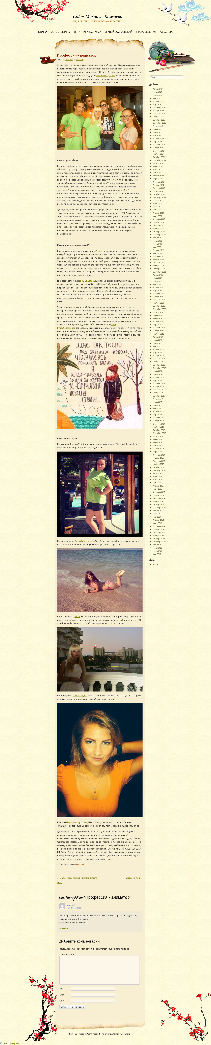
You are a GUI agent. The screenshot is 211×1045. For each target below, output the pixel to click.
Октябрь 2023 (159, 194)
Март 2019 (157, 352)
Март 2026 (157, 104)
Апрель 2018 (158, 377)
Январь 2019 (158, 355)
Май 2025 (157, 135)
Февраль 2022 (159, 256)
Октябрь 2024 (159, 157)
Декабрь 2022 (159, 225)
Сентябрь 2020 (159, 309)
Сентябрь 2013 (159, 541)
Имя (61, 988)
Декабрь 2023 (159, 188)
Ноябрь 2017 (158, 392)
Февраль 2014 (159, 526)
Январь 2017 (158, 420)
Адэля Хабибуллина (84, 541)
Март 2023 (157, 216)
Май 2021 (157, 284)
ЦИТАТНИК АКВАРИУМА (87, 32)
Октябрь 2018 (159, 365)
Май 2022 (157, 247)
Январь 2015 (158, 495)
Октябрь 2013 (159, 538)
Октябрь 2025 (159, 120)
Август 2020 (158, 312)
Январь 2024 (158, 185)
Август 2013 (158, 544)
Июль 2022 (157, 241)
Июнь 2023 (157, 206)
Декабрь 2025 (159, 113)
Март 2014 (157, 523)
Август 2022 (158, 237)
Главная (42, 32)
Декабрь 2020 (159, 299)
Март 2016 (157, 451)
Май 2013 (157, 554)
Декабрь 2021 (159, 262)
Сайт (61, 1000)
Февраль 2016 (159, 455)
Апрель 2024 (158, 175)
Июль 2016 (157, 439)
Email (62, 994)
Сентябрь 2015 (159, 470)
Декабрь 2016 (159, 424)
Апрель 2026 (158, 101)
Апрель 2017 (158, 411)
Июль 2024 (157, 166)
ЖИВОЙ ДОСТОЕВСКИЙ (118, 32)
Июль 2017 (157, 402)
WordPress (92, 1034)
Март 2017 (157, 414)
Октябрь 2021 (159, 268)
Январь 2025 (158, 147)
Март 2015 (157, 489)
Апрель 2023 (158, 213)
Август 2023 (158, 200)
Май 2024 (157, 172)
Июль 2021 (157, 278)
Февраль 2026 (159, 107)
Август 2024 (158, 163)
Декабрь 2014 (159, 498)
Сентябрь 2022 (159, 234)
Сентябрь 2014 (159, 507)
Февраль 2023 (159, 219)
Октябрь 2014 (159, 504)
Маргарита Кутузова (76, 822)
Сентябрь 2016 (159, 433)
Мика (77, 616)
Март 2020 (157, 324)
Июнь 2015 (157, 479)
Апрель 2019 (158, 349)
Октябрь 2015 (159, 467)
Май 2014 (157, 517)
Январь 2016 (158, 458)
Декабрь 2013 (159, 532)
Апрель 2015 (158, 486)
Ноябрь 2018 (158, 361)
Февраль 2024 (159, 182)
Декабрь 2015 (159, 461)
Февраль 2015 (159, 492)
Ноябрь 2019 (158, 334)
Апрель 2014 (158, 520)
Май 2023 (157, 209)
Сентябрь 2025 (159, 123)
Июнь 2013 (157, 551)
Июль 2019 (157, 340)
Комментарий (67, 954)
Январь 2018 (158, 386)
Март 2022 (157, 253)
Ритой (98, 250)
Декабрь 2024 (159, 151)
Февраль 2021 (159, 293)
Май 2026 (157, 98)
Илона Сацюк (80, 695)
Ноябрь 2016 (158, 427)
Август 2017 (158, 399)
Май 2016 (157, 445)
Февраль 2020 (159, 327)
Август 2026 (158, 89)
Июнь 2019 (157, 343)
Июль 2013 (157, 548)
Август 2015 (158, 473)
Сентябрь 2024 (159, 160)
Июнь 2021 (157, 281)
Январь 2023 (158, 222)
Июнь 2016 (157, 442)
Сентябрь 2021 (159, 272)
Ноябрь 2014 (158, 501)
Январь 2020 (158, 330)
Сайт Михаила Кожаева (97, 17)
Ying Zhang (125, 1034)
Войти (155, 564)
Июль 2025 (157, 129)
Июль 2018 (157, 371)
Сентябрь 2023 (159, 197)
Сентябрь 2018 (159, 368)
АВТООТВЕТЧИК (60, 32)
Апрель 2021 (158, 287)
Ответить (63, 928)
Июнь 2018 (157, 374)
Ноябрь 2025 (158, 116)
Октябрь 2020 (159, 306)
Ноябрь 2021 (158, 265)
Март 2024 (157, 178)
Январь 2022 (158, 259)
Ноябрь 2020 (158, 303)
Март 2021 (157, 290)
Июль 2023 (157, 203)
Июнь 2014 (157, 513)
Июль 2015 (157, 476)
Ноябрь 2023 (158, 191)
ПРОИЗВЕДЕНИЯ (146, 32)
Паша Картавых (88, 280)
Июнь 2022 (157, 244)
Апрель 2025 (158, 138)
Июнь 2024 (157, 169)
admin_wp (80, 59)
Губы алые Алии (134, 878)
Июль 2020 (157, 315)
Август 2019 (158, 337)
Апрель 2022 (158, 250)
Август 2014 (158, 510)
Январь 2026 (158, 110)
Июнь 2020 (157, 318)
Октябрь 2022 (159, 231)
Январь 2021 (158, 296)
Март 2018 (157, 380)
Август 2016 (158, 436)
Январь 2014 (158, 529)
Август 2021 (158, 275)
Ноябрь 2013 (158, 535)
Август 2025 (158, 126)
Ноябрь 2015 (158, 464)
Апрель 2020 (158, 321)
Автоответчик (81, 864)
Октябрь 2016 (159, 430)
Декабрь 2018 (159, 358)
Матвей (71, 905)
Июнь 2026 (157, 95)
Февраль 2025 (159, 144)
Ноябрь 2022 (158, 228)
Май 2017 (157, 408)
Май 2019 (157, 346)
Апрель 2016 (158, 448)
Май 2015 (157, 482)
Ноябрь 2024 (158, 154)
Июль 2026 (157, 92)
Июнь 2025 (157, 132)
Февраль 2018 (159, 383)
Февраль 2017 (159, 417)
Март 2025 (157, 141)
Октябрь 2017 (159, 396)
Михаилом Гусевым (105, 75)
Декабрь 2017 (159, 389)
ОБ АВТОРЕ (166, 32)
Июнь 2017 (157, 405)
